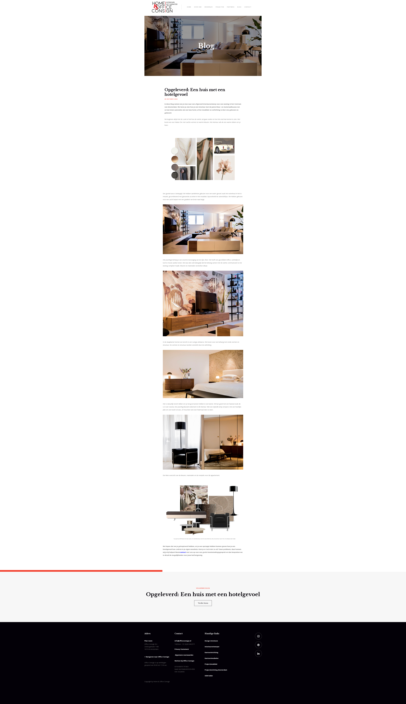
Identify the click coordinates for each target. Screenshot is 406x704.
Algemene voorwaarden (184, 655)
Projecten (220, 7)
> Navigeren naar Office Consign (156, 657)
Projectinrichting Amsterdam (216, 670)
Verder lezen (203, 603)
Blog (239, 7)
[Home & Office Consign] (164, 7)
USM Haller (209, 676)
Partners (230, 7)
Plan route (148, 641)
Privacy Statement (182, 649)
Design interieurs (211, 641)
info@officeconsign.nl (183, 641)
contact (183, 552)
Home (189, 7)
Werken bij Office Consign (184, 661)
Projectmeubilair (211, 664)
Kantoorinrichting (211, 652)
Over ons (198, 7)
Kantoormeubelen (211, 658)
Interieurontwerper (212, 647)
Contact (247, 7)
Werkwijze (209, 7)
